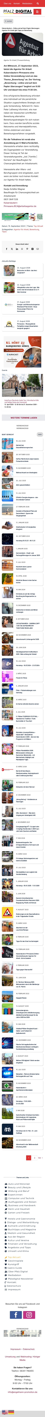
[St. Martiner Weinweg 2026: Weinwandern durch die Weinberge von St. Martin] (7, 976)
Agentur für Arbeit (21, 229)
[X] (12, 249)
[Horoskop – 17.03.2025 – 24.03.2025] (7, 1096)
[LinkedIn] (17, 249)
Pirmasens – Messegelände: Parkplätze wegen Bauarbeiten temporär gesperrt (27, 326)
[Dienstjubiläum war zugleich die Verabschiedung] (7, 866)
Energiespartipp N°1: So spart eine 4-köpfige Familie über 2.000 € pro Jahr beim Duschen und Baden (27, 829)
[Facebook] (6, 249)
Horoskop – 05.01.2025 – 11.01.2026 (27, 886)
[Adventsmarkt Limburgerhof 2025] (7, 634)
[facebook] (16, 1315)
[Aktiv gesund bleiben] (7, 479)
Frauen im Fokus (21, 678)
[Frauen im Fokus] (7, 672)
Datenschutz (29, 1349)
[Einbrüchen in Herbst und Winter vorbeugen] (7, 604)
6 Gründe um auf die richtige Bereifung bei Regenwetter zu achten (26, 596)
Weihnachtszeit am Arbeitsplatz (26, 473)
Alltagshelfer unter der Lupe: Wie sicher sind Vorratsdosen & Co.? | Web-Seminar (28, 289)
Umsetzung (10, 1356)
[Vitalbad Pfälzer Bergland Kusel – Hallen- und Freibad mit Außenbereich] (7, 1023)
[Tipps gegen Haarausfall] (7, 964)
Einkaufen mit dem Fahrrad (25, 787)
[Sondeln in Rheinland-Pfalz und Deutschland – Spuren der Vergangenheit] (7, 505)
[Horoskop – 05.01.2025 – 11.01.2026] (7, 880)
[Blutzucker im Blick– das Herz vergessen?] (9, 267)
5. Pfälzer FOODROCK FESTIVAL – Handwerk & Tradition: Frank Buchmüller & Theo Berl (27, 718)
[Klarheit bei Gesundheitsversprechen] (7, 440)
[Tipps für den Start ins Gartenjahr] (7, 935)
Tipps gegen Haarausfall (24, 970)
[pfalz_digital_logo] (18, 10)
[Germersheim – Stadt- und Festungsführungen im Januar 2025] (7, 547)
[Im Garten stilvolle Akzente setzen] (7, 698)
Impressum (15, 1349)
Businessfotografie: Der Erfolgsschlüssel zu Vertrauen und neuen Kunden (27, 844)
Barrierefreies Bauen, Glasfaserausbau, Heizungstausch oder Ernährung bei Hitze (27, 773)
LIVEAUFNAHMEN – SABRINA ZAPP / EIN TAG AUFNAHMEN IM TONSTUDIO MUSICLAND (28, 625)
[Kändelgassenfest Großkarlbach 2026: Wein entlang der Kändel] (7, 646)
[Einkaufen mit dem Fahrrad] (7, 781)
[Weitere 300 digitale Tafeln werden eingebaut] (7, 1055)
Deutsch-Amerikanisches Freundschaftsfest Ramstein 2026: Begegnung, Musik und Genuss (28, 900)
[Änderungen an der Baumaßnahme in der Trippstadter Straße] (7, 908)
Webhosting (26, 1356)
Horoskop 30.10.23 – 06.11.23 (25, 541)
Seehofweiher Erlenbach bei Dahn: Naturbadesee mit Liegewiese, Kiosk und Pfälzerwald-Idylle (28, 1117)
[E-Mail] (37, 249)
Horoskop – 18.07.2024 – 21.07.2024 (28, 665)
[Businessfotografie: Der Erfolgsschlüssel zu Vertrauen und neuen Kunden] (7, 837)
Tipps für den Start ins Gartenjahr (27, 941)
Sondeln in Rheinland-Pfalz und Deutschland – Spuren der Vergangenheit (26, 513)
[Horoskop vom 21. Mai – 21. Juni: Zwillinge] (7, 1125)
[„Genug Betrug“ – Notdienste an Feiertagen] (7, 794)
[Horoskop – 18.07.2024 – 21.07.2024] (7, 660)
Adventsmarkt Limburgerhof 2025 (27, 639)
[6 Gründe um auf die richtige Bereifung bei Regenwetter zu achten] (7, 588)
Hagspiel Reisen (21, 998)
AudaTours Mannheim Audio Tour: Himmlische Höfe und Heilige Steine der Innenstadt (21, 401)
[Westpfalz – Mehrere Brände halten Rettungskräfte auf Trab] (7, 1068)
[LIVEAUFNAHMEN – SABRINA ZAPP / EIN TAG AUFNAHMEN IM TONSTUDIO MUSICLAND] (7, 618)
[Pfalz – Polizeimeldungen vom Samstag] (7, 685)
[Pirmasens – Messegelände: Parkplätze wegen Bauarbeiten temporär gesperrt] (9, 320)
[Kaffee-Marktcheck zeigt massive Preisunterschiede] (7, 453)
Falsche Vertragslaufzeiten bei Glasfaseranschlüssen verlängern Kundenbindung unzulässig (27, 1046)
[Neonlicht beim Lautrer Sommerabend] (7, 561)
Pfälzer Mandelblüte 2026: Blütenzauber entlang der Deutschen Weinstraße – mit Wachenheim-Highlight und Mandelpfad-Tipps (25, 755)
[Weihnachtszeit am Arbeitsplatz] (7, 467)
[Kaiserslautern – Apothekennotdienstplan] (7, 1082)
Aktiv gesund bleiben (23, 485)
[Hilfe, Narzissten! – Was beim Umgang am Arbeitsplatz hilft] (7, 807)
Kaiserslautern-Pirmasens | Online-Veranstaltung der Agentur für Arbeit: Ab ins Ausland (27, 956)
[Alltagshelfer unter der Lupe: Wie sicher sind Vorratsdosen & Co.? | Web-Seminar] (9, 284)
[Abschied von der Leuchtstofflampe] (7, 922)
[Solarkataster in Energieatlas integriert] (7, 521)
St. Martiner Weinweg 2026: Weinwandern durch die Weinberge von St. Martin (27, 984)
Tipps (4, 231)
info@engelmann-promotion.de (22, 1392)
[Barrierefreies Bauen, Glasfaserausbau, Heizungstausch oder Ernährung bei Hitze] (7, 765)
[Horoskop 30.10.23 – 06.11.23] (7, 535)
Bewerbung (34, 229)
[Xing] (32, 249)
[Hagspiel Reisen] (7, 992)
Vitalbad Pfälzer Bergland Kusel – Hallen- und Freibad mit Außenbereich (27, 1031)
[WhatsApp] (22, 249)
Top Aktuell (38, 226)
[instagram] (29, 1315)
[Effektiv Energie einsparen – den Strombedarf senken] (7, 492)
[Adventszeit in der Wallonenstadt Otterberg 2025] (7, 1139)
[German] (11, 1412)
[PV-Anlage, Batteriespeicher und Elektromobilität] (7, 853)
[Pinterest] (27, 249)
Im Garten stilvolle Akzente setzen (27, 704)
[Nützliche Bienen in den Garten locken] (7, 575)
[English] (5, 1412)
